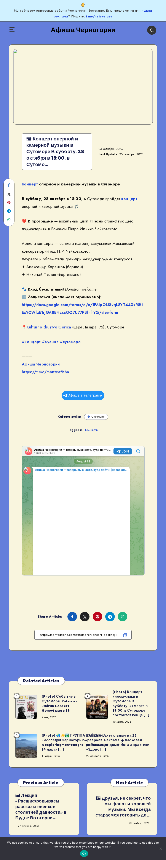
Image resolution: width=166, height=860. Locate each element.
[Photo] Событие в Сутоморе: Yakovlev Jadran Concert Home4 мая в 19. (60, 703)
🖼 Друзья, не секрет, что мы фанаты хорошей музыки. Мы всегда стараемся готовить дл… (123, 806)
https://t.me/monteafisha (45, 372)
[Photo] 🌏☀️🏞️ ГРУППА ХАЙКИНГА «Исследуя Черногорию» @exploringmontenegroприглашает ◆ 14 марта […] (75, 742)
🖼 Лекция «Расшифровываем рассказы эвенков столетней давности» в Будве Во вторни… (41, 806)
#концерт (31, 342)
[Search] (151, 30)
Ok (84, 853)
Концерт (30, 184)
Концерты (91, 430)
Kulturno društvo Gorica (49, 327)
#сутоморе (70, 342)
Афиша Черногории (41, 364)
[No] (160, 848)
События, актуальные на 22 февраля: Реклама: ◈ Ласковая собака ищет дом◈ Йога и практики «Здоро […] (117, 742)
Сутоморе (98, 416)
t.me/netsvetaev (99, 16)
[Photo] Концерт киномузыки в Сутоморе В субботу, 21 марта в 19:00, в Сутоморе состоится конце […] (131, 703)
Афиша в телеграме (85, 395)
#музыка (50, 342)
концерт (129, 199)
